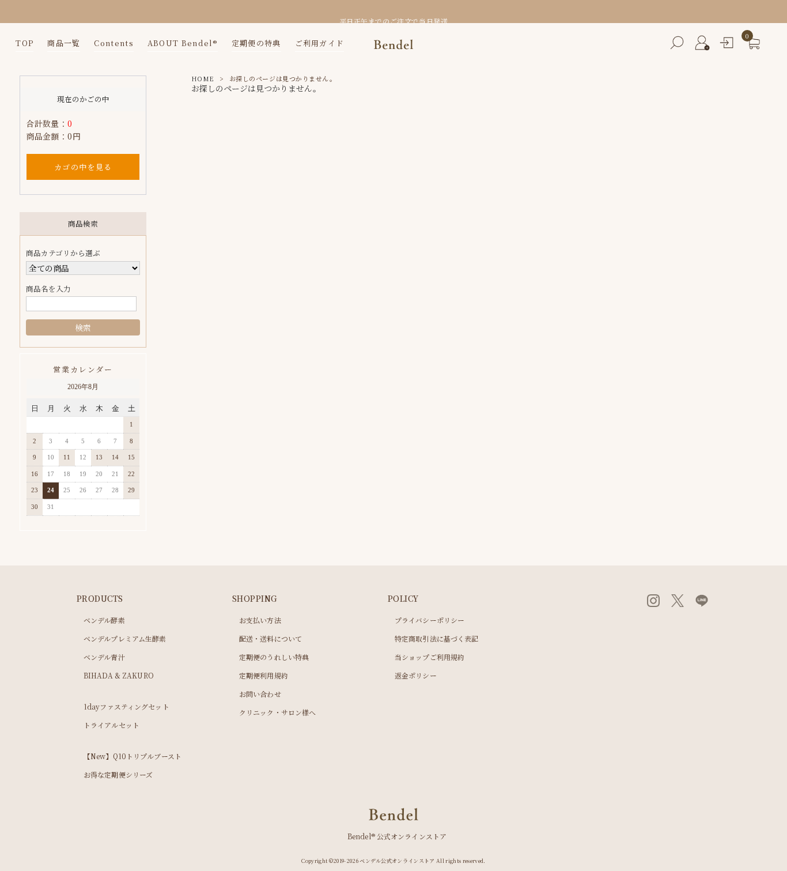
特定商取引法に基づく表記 (436, 638)
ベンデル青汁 (104, 657)
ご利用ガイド (320, 42)
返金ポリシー (416, 675)
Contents (113, 42)
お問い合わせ (260, 694)
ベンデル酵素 (104, 620)
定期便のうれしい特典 (274, 657)
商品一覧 (63, 42)
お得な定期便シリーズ (118, 774)
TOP (24, 42)
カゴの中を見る (83, 166)
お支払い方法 (260, 620)
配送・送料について (270, 638)
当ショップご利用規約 (429, 657)
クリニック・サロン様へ (277, 712)
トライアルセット (111, 725)
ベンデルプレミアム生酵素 (125, 638)
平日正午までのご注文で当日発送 (393, 21)
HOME (202, 78)
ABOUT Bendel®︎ (182, 42)
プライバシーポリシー (429, 620)
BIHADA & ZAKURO (119, 675)
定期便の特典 (256, 42)
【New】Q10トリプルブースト (132, 756)
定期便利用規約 (263, 675)
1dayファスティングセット (126, 706)
